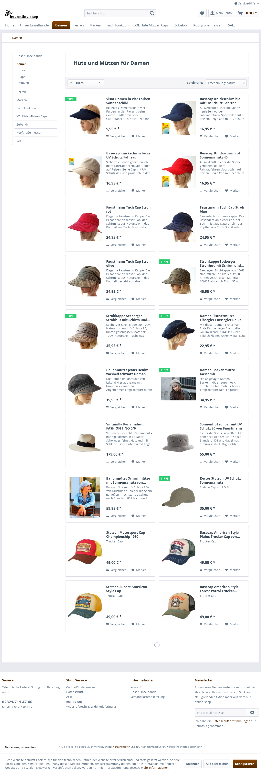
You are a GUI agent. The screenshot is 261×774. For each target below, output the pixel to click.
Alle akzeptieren (217, 764)
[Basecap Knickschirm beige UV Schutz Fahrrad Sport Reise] (84, 172)
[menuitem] (120, 13)
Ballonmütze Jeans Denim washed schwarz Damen (127, 372)
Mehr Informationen (155, 768)
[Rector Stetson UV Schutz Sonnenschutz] (178, 497)
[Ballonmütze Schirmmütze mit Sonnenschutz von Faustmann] (84, 497)
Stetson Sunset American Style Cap (126, 589)
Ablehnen (192, 764)
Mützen (24, 83)
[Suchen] (152, 13)
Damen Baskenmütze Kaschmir (217, 372)
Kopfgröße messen (29, 132)
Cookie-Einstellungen (80, 687)
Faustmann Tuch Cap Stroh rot (128, 209)
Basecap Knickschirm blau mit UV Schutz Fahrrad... (221, 101)
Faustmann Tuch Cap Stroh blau (222, 209)
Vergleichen (118, 136)
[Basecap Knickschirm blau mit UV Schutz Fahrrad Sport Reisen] (178, 118)
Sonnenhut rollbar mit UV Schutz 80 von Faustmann (221, 426)
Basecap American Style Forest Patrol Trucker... (219, 589)
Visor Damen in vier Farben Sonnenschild (128, 101)
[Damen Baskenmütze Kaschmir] (178, 389)
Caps (22, 77)
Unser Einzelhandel (30, 56)
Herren (21, 92)
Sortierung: (195, 82)
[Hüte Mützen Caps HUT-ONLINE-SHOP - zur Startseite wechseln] (21, 14)
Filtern (79, 83)
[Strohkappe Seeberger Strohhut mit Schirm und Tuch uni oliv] (178, 280)
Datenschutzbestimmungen (231, 721)
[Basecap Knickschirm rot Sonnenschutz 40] (178, 172)
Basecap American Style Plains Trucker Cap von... (220, 534)
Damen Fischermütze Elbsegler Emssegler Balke (220, 318)
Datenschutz (74, 692)
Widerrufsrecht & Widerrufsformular (91, 706)
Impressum (74, 702)
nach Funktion (26, 108)
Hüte (22, 71)
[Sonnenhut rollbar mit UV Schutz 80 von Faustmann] (178, 443)
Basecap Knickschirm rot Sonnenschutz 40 (220, 155)
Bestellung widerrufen (20, 747)
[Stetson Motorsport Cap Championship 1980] (84, 551)
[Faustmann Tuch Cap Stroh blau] (178, 226)
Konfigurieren (244, 764)
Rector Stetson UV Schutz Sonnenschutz (220, 480)
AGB (69, 697)
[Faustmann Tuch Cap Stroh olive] (84, 280)
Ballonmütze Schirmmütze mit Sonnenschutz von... (128, 480)
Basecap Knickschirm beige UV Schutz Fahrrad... (128, 155)
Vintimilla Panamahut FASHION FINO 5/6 (124, 426)
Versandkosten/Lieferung (147, 697)
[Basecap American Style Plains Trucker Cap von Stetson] (178, 551)
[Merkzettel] (202, 13)
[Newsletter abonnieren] (252, 712)
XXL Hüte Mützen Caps (32, 116)
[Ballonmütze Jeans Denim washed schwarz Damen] (84, 389)
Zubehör (22, 124)
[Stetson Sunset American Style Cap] (84, 606)
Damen (22, 64)
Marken (22, 100)
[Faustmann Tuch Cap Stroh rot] (84, 226)
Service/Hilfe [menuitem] (246, 3)
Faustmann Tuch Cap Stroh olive (128, 263)
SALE (20, 141)
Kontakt (135, 687)
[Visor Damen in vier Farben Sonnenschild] (84, 118)
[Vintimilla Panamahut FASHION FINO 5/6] (84, 443)
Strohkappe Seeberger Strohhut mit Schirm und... (222, 263)
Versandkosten (121, 746)
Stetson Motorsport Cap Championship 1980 (125, 534)
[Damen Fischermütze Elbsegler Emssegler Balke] (178, 335)
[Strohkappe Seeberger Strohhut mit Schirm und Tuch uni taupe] (84, 335)
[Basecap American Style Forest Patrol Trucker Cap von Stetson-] (178, 606)
